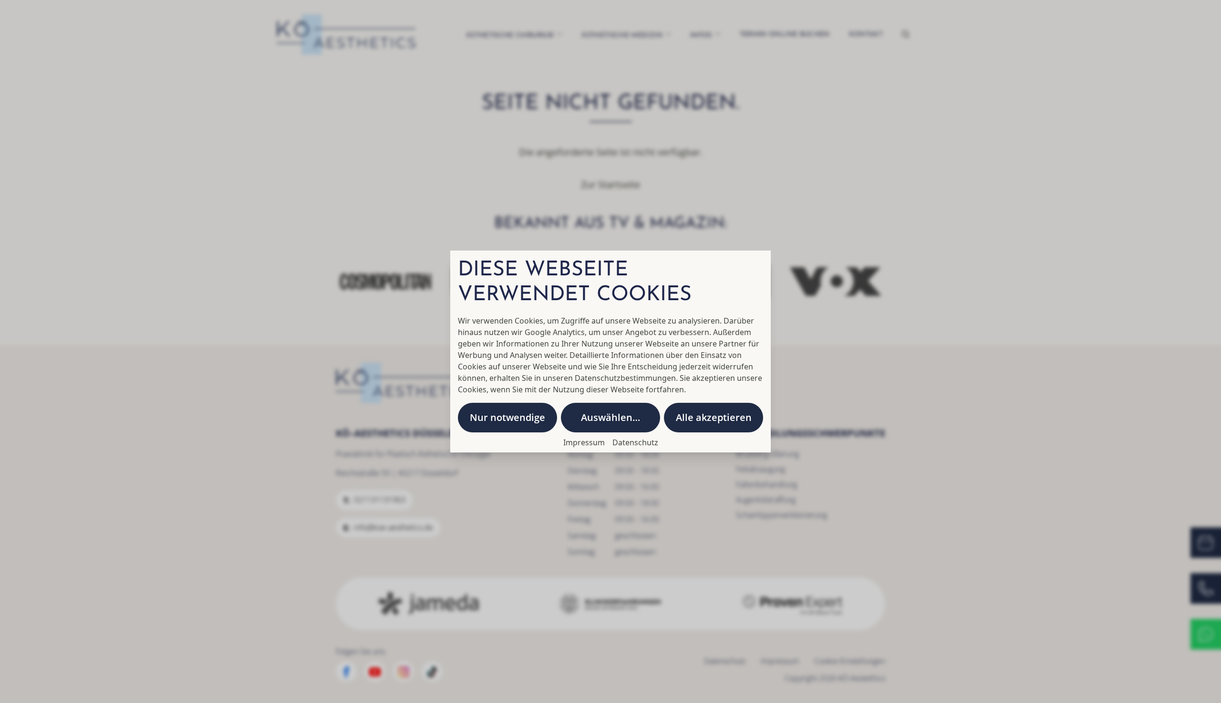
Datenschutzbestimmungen (625, 378)
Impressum (584, 442)
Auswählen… (610, 417)
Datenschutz (635, 442)
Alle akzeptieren (714, 417)
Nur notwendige (507, 417)
